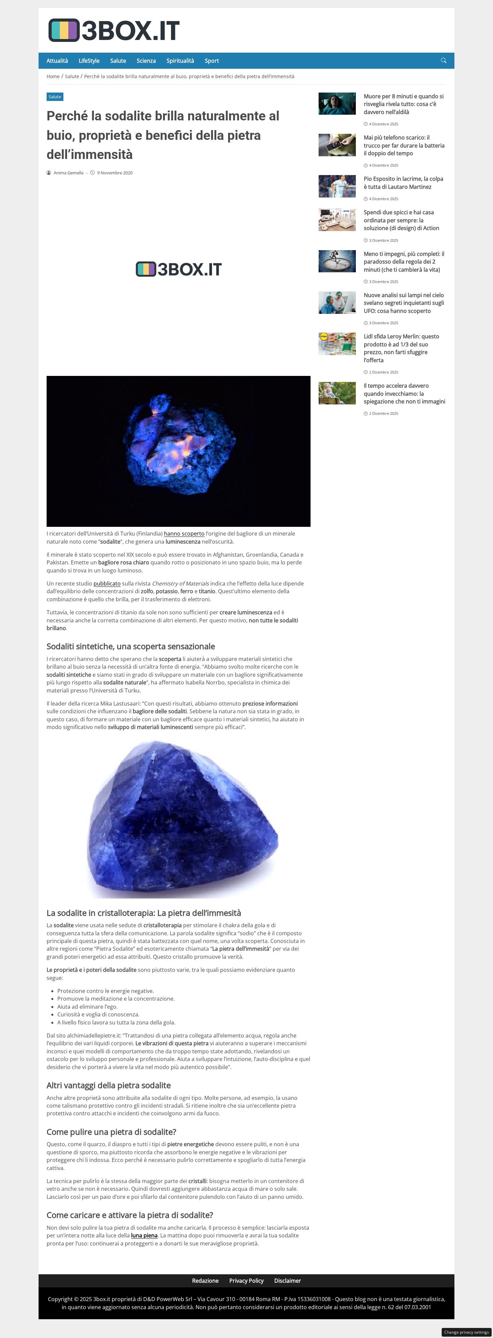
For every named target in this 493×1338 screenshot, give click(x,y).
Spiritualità (180, 60)
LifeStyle (89, 60)
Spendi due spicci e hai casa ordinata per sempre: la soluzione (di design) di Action (401, 220)
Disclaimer (287, 1280)
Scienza (146, 60)
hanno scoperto (184, 533)
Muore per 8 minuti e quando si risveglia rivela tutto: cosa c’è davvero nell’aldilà (404, 104)
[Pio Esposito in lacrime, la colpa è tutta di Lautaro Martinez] (337, 186)
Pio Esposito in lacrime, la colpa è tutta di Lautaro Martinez (403, 182)
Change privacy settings (466, 1332)
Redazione (205, 1280)
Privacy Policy (246, 1280)
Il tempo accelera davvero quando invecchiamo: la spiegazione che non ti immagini (404, 393)
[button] (443, 60)
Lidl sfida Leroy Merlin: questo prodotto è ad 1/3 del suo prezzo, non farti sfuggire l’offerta (401, 348)
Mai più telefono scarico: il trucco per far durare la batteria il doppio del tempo (404, 145)
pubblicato (107, 583)
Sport (212, 60)
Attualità (57, 60)
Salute (118, 60)
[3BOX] (114, 30)
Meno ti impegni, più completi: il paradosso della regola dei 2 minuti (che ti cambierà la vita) (404, 261)
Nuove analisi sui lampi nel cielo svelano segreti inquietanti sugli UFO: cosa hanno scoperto (404, 303)
